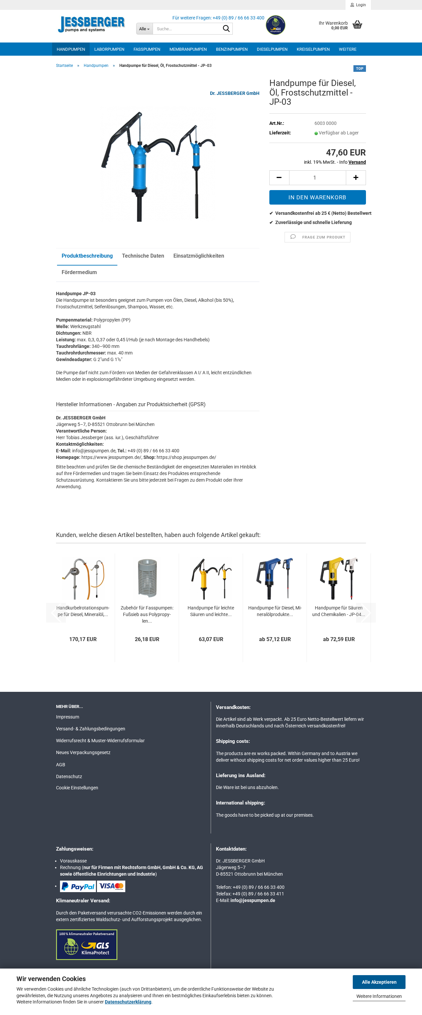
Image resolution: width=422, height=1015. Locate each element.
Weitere (347, 49)
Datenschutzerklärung (128, 1001)
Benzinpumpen (232, 49)
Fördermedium (79, 272)
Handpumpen (71, 49)
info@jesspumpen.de (252, 900)
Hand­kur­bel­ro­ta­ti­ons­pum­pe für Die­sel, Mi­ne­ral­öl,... (82, 611)
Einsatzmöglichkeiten (198, 256)
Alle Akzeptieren (379, 982)
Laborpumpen (109, 49)
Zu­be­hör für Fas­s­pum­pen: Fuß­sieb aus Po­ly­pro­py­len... (147, 614)
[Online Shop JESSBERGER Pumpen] (91, 25)
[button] (279, 177)
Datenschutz (69, 776)
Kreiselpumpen (313, 49)
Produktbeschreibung (87, 256)
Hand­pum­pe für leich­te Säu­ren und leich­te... (211, 611)
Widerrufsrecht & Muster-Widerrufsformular (100, 740)
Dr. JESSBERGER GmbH (234, 93)
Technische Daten (143, 256)
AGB (60, 764)
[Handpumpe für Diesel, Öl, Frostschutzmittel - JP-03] (158, 163)
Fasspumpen (147, 49)
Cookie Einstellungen (77, 787)
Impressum (67, 716)
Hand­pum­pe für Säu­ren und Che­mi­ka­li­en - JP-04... (338, 611)
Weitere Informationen (379, 996)
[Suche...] (226, 29)
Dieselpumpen (272, 49)
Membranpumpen (188, 49)
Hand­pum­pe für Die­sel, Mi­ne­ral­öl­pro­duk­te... (275, 611)
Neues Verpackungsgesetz (83, 752)
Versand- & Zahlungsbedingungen (90, 728)
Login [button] (360, 5)
